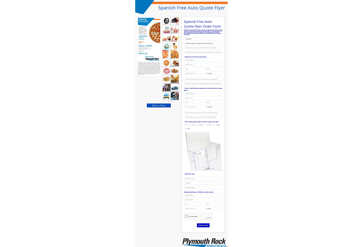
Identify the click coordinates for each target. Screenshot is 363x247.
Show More (170, 101)
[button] (166, 21)
